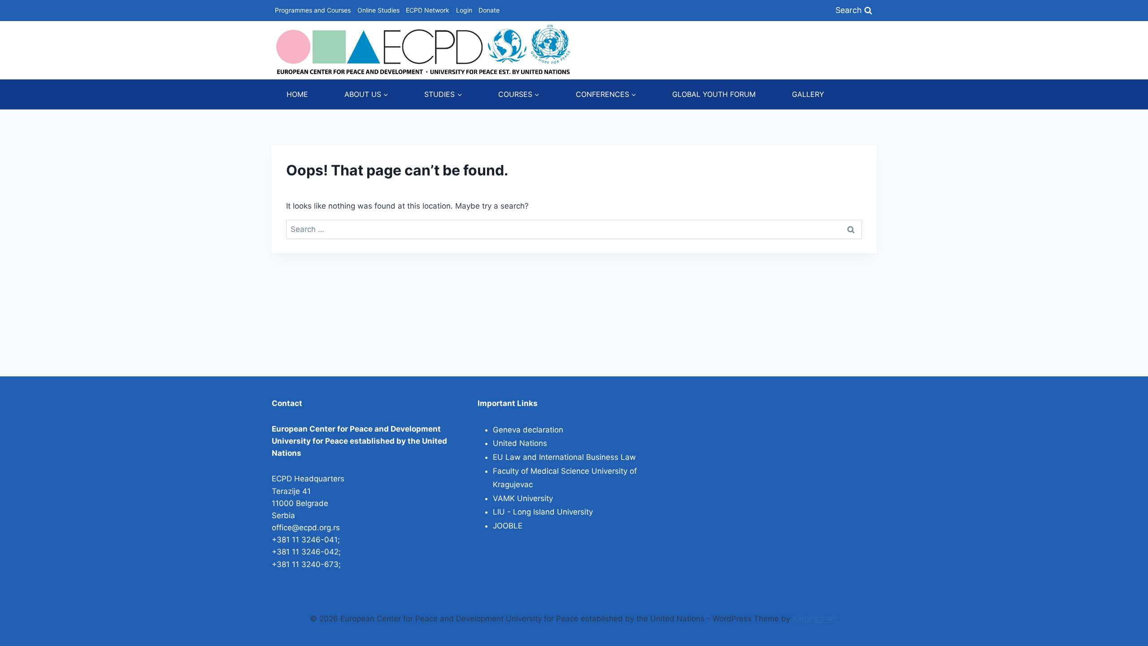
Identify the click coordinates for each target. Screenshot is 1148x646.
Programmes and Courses (313, 10)
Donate (489, 10)
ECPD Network (427, 10)
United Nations (520, 443)
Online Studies (378, 10)
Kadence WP (815, 618)
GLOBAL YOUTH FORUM (714, 94)
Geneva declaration (528, 429)
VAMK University (523, 498)
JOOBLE (507, 525)
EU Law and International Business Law (564, 457)
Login (464, 10)
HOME (297, 94)
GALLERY (808, 94)
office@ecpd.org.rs (306, 527)
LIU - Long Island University (543, 511)
